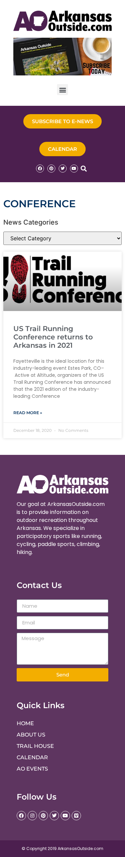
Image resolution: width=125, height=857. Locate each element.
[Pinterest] (51, 169)
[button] (62, 89)
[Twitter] (63, 169)
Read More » (27, 412)
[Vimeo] (76, 815)
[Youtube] (74, 169)
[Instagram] (32, 815)
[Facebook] (40, 169)
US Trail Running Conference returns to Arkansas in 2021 (53, 336)
